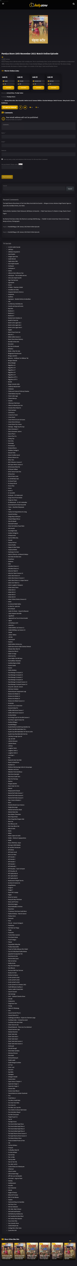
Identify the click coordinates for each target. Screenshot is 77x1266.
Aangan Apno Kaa (13, 256)
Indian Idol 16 (11, 597)
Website (4, 150)
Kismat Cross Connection (15, 705)
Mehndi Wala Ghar (13, 812)
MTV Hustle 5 (11, 864)
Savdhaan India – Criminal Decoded (18, 1020)
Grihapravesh (12, 535)
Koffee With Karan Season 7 (16, 710)
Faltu (9, 509)
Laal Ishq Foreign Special (15, 736)
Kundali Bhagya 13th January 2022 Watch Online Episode (23, 226)
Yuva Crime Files (12, 1221)
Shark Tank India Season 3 (15, 1043)
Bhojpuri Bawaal (12, 360)
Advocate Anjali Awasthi (15, 278)
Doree (10, 488)
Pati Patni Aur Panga (13, 928)
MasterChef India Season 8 (15, 795)
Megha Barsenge (13, 807)
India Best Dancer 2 (13, 566)
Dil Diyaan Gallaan (13, 469)
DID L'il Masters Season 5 (15, 462)
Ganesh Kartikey (12, 514)
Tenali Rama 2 (12, 1098)
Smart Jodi (11, 1067)
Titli (9, 1143)
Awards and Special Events (15, 306)
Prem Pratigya (12, 939)
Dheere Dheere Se (13, 457)
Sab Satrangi (11, 994)
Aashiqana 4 (11, 268)
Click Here (8, 87)
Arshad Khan (10, 93)
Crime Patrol (11, 417)
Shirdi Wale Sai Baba (13, 1051)
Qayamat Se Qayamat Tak (15, 954)
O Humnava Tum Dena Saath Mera (17, 911)
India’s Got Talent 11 (13, 583)
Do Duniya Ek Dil (12, 483)
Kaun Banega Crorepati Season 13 (17, 682)
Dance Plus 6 (11, 434)
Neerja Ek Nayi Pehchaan (15, 899)
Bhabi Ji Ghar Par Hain (14, 351)
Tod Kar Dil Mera (12, 1145)
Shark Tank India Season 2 (15, 1041)
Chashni (10, 401)
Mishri (9, 831)
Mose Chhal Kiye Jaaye (14, 843)
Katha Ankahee (12, 670)
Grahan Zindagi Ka (13, 533)
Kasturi (10, 668)
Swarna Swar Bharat (13, 1091)
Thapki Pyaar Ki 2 (13, 1117)
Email (3, 142)
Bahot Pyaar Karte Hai (14, 332)
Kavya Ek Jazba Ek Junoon (15, 687)
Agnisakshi (11, 282)
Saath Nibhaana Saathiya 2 (15, 987)
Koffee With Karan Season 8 (16, 713)
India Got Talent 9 (13, 571)
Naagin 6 (10, 887)
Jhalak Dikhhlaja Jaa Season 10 (16, 630)
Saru (9, 1010)
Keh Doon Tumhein (13, 689)
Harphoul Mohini (12, 549)
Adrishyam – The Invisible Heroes (17, 275)
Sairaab (10, 999)
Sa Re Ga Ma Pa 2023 (14, 980)
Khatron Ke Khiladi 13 (14, 694)
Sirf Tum (10, 1065)
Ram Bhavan (11, 968)
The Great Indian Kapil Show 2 (16, 1126)
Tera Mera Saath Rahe (14, 1100)
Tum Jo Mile (11, 1157)
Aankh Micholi (12, 259)
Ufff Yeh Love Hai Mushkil (15, 1176)
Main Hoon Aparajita (13, 774)
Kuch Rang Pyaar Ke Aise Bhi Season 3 (18, 717)
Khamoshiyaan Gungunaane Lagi (17, 691)
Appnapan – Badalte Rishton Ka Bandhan (19, 299)
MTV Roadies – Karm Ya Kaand (16, 869)
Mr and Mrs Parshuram (14, 847)
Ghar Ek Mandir (12, 521)
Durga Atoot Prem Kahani (15, 497)
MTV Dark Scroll (12, 852)
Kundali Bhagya (12, 724)
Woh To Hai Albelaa (13, 1197)
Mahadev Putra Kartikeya (15, 772)
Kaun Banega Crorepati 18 (15, 679)
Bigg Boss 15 (11, 365)
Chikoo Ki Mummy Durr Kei (15, 405)
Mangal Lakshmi (12, 783)
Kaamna (10, 642)
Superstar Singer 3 (13, 1086)
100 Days (10, 249)
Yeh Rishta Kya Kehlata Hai (15, 1214)
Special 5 (10, 1069)
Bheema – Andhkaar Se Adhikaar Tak (18, 358)
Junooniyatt (11, 639)
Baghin (10, 330)
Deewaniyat (11, 445)
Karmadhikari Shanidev (14, 661)
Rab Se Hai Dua (12, 961)
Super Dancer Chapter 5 (15, 1081)
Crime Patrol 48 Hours (14, 422)
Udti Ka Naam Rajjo (13, 1173)
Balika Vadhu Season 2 (14, 337)
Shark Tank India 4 (13, 1036)
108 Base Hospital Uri (14, 252)
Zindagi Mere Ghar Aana (14, 1228)
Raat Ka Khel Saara (13, 958)
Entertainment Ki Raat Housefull (17, 505)
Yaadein (10, 1199)
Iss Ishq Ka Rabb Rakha (14, 604)
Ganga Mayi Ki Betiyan (14, 516)
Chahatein (11, 389)
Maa (9, 757)
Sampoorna (11, 1001)
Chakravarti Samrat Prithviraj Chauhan (18, 391)
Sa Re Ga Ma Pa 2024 (14, 982)
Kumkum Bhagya (12, 722)
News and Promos (13, 902)
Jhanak (10, 632)
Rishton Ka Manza (13, 975)
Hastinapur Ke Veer (13, 552)
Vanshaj (10, 1181)
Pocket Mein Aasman (14, 935)
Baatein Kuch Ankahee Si (15, 318)
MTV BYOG (11, 850)
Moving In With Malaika (14, 845)
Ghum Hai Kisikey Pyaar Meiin (16, 526)
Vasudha (10, 1185)
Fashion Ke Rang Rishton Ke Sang (17, 512)
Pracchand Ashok (13, 937)
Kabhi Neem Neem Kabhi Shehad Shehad (19, 646)
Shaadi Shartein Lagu (14, 1029)
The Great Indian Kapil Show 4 (16, 1131)
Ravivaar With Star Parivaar (15, 970)
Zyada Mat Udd (12, 1230)
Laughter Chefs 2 (13, 750)
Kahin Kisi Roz (12, 656)
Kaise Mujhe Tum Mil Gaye (15, 658)
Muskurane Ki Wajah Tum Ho (15, 880)
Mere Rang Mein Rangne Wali (16, 819)
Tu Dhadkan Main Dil (13, 1150)
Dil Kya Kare (11, 474)
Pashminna (11, 925)
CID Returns (11, 412)
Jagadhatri (11, 616)
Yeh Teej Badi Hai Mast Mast (15, 1216)
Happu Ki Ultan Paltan (14, 547)
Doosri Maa (11, 486)
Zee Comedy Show (13, 1223)
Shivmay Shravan (13, 1053)
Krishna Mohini (12, 715)
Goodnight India (12, 531)
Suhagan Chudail (12, 1077)
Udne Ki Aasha (12, 1171)
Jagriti (10, 620)
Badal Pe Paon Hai (13, 320)
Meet (9, 802)
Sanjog (10, 1006)
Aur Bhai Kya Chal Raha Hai (15, 304)
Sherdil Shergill (12, 1048)
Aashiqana (11, 266)
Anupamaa (11, 294)
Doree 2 (10, 490)
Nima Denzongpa (13, 904)
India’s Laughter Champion (15, 585)
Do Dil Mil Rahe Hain (13, 479)
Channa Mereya (12, 398)
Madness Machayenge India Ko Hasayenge (20, 767)
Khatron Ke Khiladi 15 (14, 698)
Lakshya (10, 746)
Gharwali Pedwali (13, 523)
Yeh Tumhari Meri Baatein (15, 1218)
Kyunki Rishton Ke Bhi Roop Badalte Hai (19, 727)
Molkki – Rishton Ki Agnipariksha (17, 838)
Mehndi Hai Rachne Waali (15, 809)
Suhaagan (11, 1074)
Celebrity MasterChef (14, 386)
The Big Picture (12, 1121)
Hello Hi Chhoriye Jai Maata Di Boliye (18, 554)
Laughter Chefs (12, 748)
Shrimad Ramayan (13, 1058)
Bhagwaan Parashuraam (14, 353)
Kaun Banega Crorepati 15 (15, 672)
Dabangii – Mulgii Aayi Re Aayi (16, 427)
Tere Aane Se (12, 1105)
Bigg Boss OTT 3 (12, 379)
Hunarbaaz (11, 559)
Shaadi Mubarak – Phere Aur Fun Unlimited (20, 1027)
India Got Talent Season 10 (15, 573)
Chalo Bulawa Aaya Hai (14, 393)
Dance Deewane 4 (13, 429)
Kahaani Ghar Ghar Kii (14, 649)
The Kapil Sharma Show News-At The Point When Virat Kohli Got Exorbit (22, 203)
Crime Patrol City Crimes (15, 424)
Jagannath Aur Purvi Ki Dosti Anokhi (18, 618)
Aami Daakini (11, 254)
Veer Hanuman (12, 1188)
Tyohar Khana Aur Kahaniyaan (16, 1166)
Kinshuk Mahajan (48, 100)
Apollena (10, 297)
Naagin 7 (10, 890)
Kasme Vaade (12, 665)
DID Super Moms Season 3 (15, 464)
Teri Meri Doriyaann (13, 1114)
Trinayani (10, 1147)
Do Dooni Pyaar (12, 481)
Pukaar (10, 942)
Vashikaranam (12, 1183)
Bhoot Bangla (12, 363)
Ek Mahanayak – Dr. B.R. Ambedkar (17, 502)
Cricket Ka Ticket (13, 415)
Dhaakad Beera (12, 448)
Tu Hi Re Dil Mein (12, 1152)
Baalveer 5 (11, 315)
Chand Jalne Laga (13, 396)
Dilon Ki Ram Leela (13, 476)
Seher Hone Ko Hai (13, 1025)
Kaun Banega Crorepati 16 (15, 675)
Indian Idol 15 (11, 594)
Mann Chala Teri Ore (13, 786)
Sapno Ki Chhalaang (13, 1008)
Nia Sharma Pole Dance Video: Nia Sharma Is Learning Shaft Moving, (21, 219)
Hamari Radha (12, 545)
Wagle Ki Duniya (12, 1192)
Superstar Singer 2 (13, 1084)
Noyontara (11, 909)
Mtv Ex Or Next (12, 854)
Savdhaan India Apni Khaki (15, 1022)
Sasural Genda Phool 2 (14, 1013)
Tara (9, 1095)
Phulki (9, 930)
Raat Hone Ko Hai (13, 956)
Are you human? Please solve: (10, 164)
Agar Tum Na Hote (13, 280)
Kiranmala (11, 703)
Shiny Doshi (66, 100)
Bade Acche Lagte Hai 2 (14, 323)
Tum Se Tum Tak (12, 1162)
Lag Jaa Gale (11, 739)
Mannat (10, 788)
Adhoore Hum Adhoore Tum (15, 273)
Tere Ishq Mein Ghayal (14, 1112)
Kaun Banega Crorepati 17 (15, 677)
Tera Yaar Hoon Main (13, 1103)
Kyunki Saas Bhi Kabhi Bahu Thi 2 (17, 729)
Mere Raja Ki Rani (13, 817)
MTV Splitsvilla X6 (13, 878)
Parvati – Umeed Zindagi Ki (15, 923)
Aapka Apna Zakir (13, 261)
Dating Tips (11, 438)
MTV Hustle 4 (11, 861)
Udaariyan (11, 1169)
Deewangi (11, 443)
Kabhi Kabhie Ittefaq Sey (15, 644)
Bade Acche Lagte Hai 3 (14, 325)
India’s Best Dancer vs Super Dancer (18, 580)
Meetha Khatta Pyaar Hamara (16, 805)
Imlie (9, 564)
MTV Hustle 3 (11, 859)
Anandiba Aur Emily (13, 289)
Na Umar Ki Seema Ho (14, 883)
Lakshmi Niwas (12, 743)
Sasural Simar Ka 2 (13, 1015)
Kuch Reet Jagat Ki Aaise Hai (16, 720)
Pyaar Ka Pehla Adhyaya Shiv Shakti (18, 949)
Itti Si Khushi (11, 609)
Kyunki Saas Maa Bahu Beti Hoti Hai (17, 734)
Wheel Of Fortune (13, 1195)
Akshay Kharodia (10, 100)
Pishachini (11, 932)
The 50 (10, 1119)
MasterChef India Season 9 (15, 798)
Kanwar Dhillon (37, 100)
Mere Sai (10, 821)
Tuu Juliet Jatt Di (12, 1164)
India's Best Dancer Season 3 (16, 578)
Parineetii (10, 918)
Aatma (10, 271)
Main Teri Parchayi (13, 779)
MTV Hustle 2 (11, 857)
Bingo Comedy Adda (14, 384)
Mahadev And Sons (13, 769)
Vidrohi (10, 1190)
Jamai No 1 (11, 625)
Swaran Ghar (11, 1088)
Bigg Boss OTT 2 (12, 377)
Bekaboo (10, 349)
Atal (9, 301)
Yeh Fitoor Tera (12, 1204)
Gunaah (10, 540)
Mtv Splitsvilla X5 (12, 876)
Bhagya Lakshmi (12, 356)
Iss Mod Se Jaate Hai (14, 606)
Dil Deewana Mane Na (14, 467)
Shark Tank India (12, 1034)
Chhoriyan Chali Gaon (14, 403)
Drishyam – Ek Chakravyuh (15, 495)
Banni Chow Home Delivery (15, 339)
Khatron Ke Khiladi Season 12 (16, 701)
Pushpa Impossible (13, 947)
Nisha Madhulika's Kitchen (15, 906)
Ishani (9, 601)
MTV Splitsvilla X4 (13, 873)
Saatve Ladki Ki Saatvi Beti (15, 989)
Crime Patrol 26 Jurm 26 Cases (16, 419)
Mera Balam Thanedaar (14, 814)
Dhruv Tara (11, 460)
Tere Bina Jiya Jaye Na (14, 1107)
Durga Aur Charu (12, 500)
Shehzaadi (11, 1046)
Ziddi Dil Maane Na (13, 1225)
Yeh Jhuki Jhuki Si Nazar (14, 1209)
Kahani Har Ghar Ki (13, 651)
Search (5, 186)
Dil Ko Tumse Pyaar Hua (14, 471)
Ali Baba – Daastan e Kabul (15, 287)
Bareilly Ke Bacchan (13, 341)
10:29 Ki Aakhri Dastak (14, 247)
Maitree (10, 781)
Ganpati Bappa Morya (14, 519)
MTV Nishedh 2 (12, 866)
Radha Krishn (11, 963)
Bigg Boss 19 (11, 375)
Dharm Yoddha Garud (14, 455)
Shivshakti (11, 1055)
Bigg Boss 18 (11, 372)
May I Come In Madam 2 (14, 800)
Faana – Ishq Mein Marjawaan (16, 507)
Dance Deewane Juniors (15, 431)
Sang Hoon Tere (12, 1003)
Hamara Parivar (12, 542)
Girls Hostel (11, 528)
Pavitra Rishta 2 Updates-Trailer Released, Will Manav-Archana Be (21, 211)
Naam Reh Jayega (13, 892)
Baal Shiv (10, 308)
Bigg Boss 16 (11, 367)
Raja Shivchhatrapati (14, 965)
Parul (9, 921)
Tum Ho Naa (11, 1155)
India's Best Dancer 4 (14, 575)
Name (4, 133)
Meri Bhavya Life (12, 824)
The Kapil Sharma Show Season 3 (17, 1133)
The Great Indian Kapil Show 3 (16, 1129)
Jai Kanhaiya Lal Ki (13, 623)
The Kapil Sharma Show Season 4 (17, 1136)
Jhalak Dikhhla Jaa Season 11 (16, 627)
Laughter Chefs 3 (13, 753)
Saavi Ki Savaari (12, 991)
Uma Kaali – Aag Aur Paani (15, 1178)
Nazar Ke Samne (12, 897)
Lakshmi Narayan (12, 741)
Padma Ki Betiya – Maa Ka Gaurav (17, 913)
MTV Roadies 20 (12, 871)
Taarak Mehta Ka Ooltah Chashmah (17, 1093)
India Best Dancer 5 (13, 568)
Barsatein (11, 344)
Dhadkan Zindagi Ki (13, 450)
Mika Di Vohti (11, 828)
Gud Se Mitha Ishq (13, 538)
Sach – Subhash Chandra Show (16, 996)
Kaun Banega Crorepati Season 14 (17, 684)
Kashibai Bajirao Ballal (14, 663)
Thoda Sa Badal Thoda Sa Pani (16, 1140)
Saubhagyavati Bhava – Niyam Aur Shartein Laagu (21, 1017)
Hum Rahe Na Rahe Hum (14, 557)
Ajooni (10, 285)
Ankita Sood (28, 100)
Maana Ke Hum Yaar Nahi (15, 760)
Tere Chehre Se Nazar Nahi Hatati (17, 1110)
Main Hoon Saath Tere (14, 776)
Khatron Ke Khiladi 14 (14, 696)
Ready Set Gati (12, 973)
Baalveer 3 (11, 311)
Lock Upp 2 (11, 755)
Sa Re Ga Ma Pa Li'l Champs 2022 (17, 984)
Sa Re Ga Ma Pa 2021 (14, 977)
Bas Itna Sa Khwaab (13, 346)
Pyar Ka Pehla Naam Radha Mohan (17, 951)
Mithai (9, 833)
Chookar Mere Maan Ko (14, 408)
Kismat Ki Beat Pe (13, 708)
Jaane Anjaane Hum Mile (15, 613)
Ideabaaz (10, 561)
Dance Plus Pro (12, 436)
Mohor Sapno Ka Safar (14, 835)
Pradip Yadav (19, 93)
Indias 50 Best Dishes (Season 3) (17, 599)
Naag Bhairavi (12, 885)
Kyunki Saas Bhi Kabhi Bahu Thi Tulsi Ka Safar (20, 731)
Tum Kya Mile (11, 1159)
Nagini (10, 895)
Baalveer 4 (11, 313)
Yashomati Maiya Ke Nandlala (16, 1202)
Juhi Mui (10, 637)
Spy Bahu (10, 1072)
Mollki (9, 840)
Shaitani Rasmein (13, 1032)
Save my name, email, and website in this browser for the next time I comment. (25, 159)
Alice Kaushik (20, 100)
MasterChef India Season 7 (15, 793)
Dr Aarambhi (11, 493)
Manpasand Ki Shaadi (14, 791)
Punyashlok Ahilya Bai (14, 944)
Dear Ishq (10, 441)
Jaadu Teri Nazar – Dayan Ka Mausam (18, 611)
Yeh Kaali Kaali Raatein (14, 1211)
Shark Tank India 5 (13, 1039)
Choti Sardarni (12, 410)
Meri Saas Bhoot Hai (13, 826)
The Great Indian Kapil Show (16, 1124)
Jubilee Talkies (12, 635)
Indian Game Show (13, 587)
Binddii (10, 382)
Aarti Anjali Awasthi (13, 263)
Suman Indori (11, 1079)
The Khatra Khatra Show (15, 1138)
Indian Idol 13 (11, 590)
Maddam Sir (11, 765)
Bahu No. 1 (11, 334)
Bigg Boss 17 (11, 370)
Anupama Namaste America (15, 292)
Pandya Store (11, 97)
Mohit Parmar (58, 100)
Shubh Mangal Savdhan (14, 1062)
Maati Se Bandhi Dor (13, 762)
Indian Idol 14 (11, 592)
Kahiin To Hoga (12, 653)
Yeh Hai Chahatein (13, 1207)
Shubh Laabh (11, 1060)
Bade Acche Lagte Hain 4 (15, 327)
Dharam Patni (11, 453)
